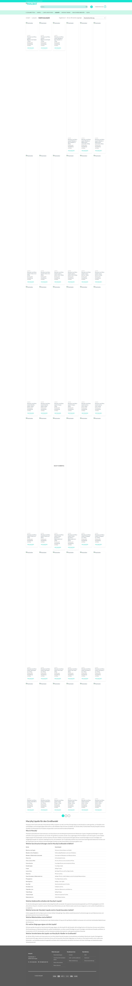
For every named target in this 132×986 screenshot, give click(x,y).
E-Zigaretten (30, 12)
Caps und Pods (48, 12)
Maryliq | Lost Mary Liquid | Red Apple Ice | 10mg (31, 670)
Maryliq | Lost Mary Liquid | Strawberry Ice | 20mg (99, 670)
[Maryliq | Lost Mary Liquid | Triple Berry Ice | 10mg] (32, 740)
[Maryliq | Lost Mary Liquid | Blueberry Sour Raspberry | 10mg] (59, 28)
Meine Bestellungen (58, 954)
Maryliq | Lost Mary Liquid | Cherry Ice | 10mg (31, 274)
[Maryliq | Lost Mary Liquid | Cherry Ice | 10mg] (32, 212)
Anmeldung (30, 44)
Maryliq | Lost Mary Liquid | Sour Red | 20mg (72, 670)
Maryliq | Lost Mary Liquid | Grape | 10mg (59, 405)
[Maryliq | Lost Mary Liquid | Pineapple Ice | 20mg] (100, 474)
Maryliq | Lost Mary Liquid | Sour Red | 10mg (59, 670)
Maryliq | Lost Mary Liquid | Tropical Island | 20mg (99, 802)
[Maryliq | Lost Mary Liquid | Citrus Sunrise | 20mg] (100, 212)
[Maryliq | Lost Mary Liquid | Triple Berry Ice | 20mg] (45, 740)
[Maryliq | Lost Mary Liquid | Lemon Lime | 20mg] (100, 343)
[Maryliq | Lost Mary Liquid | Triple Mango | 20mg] (73, 740)
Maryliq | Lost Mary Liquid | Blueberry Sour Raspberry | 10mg (59, 39)
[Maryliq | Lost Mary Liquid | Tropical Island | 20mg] (100, 740)
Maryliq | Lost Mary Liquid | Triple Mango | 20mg (72, 802)
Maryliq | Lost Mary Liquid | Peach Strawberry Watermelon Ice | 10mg (59, 537)
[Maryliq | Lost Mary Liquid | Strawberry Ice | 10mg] (86, 608)
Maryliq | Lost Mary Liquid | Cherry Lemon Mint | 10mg (59, 274)
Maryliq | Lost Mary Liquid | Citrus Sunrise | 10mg (86, 274)
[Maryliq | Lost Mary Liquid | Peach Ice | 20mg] (45, 474)
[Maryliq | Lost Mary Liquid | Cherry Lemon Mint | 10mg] (59, 212)
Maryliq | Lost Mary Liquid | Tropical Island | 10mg (86, 802)
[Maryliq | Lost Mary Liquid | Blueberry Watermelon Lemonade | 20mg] (100, 79)
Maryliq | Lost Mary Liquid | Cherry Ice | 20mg (45, 274)
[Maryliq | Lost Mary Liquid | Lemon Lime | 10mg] (86, 343)
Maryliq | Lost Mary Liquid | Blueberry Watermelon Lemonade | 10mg (86, 141)
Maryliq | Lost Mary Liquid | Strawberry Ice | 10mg (86, 670)
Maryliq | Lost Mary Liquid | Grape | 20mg (72, 405)
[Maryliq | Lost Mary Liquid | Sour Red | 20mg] (73, 608)
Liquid (57, 12)
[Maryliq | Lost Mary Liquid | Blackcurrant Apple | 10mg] (32, 28)
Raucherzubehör (78, 12)
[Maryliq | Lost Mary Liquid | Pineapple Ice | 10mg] (86, 474)
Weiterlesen (30, 47)
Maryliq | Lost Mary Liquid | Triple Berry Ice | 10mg (32, 802)
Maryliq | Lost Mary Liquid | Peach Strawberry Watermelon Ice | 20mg (72, 537)
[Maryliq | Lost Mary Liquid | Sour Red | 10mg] (59, 608)
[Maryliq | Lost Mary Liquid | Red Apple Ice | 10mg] (32, 608)
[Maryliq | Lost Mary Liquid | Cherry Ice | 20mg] (45, 212)
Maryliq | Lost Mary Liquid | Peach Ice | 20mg (45, 536)
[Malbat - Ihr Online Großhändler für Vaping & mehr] (32, 6)
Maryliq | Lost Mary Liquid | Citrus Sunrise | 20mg (99, 274)
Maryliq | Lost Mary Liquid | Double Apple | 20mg (45, 405)
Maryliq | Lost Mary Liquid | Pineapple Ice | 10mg (86, 536)
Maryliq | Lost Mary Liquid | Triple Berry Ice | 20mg (45, 802)
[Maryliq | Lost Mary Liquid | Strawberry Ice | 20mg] (100, 608)
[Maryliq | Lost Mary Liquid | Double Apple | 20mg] (45, 343)
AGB (85, 954)
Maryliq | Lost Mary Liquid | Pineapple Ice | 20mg (99, 536)
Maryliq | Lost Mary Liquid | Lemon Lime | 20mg (99, 405)
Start (28, 18)
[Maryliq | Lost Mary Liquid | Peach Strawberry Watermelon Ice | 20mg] (73, 474)
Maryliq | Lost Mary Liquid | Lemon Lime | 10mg (86, 405)
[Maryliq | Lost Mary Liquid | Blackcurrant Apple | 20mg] (45, 28)
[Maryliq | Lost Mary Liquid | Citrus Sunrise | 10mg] (86, 212)
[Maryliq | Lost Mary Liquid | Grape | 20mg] (73, 343)
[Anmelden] (91, 7)
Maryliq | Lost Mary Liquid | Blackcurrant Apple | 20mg (45, 39)
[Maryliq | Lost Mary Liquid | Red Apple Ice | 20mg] (45, 608)
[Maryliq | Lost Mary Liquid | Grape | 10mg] (59, 343)
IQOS (88, 12)
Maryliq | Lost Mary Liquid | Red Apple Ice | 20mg (45, 670)
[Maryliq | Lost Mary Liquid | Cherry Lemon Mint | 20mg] (73, 212)
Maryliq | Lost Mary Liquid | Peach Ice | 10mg (31, 536)
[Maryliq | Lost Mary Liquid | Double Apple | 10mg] (32, 343)
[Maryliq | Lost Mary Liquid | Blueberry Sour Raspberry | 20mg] (73, 79)
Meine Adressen (57, 965)
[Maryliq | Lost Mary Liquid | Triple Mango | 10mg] (59, 740)
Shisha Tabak (65, 12)
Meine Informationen (58, 962)
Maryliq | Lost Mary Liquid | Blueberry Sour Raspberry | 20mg (72, 141)
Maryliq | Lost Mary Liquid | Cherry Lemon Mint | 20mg (72, 274)
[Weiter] (69, 815)
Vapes (39, 12)
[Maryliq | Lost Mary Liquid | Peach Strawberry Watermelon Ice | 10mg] (59, 474)
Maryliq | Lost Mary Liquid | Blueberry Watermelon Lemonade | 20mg (99, 141)
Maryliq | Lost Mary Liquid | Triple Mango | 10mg (59, 802)
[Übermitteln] (86, 7)
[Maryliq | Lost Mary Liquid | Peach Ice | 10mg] (32, 474)
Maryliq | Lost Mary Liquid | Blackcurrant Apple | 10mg (31, 39)
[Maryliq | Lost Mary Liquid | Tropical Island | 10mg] (86, 740)
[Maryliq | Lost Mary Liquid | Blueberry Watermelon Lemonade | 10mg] (86, 79)
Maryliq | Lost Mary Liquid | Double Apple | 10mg (31, 405)
